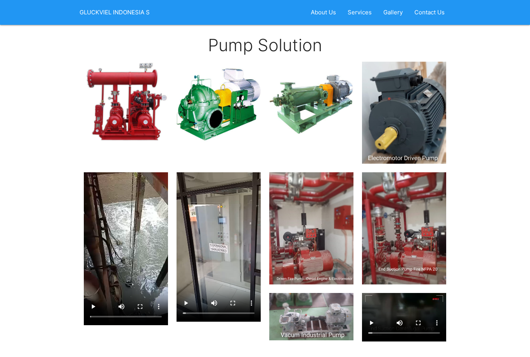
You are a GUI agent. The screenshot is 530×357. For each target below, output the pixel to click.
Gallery (393, 12)
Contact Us (429, 12)
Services (360, 12)
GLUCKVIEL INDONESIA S (115, 12)
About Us (323, 12)
